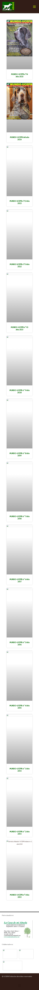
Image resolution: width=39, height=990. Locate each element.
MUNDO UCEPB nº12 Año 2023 (20, 202)
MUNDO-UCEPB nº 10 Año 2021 (19, 328)
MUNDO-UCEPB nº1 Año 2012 (19, 896)
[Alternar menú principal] (34, 6)
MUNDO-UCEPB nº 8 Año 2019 (19, 454)
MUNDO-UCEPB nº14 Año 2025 (19, 75)
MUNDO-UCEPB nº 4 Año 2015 (19, 706)
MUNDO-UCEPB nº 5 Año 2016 (20, 643)
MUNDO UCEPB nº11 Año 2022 (19, 265)
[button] (19, 985)
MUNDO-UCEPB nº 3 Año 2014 (20, 769)
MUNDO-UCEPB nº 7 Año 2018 (20, 517)
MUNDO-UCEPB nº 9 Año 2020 (19, 391)
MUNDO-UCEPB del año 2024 (19, 138)
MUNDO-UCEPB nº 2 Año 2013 (20, 832)
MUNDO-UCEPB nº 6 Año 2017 (20, 580)
